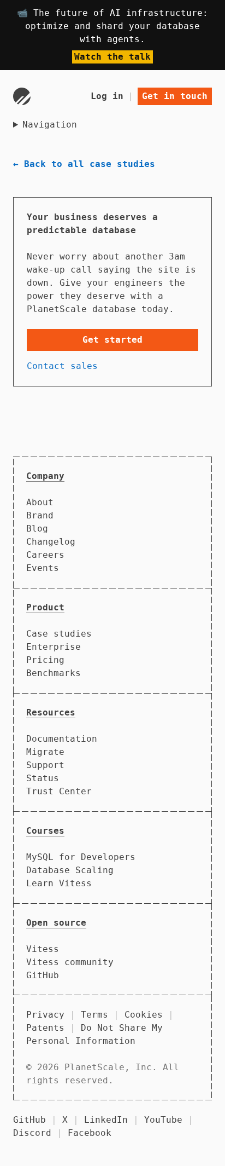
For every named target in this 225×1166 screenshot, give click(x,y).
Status (42, 778)
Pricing (45, 660)
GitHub (42, 975)
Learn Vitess (59, 883)
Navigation (49, 124)
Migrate (45, 752)
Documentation (61, 739)
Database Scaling (70, 870)
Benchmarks (53, 673)
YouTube (163, 1120)
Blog (37, 528)
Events (42, 568)
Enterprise (53, 647)
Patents (45, 1028)
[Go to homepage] (22, 96)
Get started (112, 339)
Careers (45, 555)
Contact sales (62, 366)
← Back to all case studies (84, 164)
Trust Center (59, 791)
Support (45, 765)
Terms (94, 1014)
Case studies (59, 633)
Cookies (144, 1014)
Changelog (50, 541)
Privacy (45, 1014)
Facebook (89, 1133)
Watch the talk (112, 56)
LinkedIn (106, 1120)
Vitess (42, 949)
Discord (32, 1133)
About (40, 502)
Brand (40, 515)
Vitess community (70, 962)
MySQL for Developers (80, 857)
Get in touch (175, 96)
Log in (107, 96)
